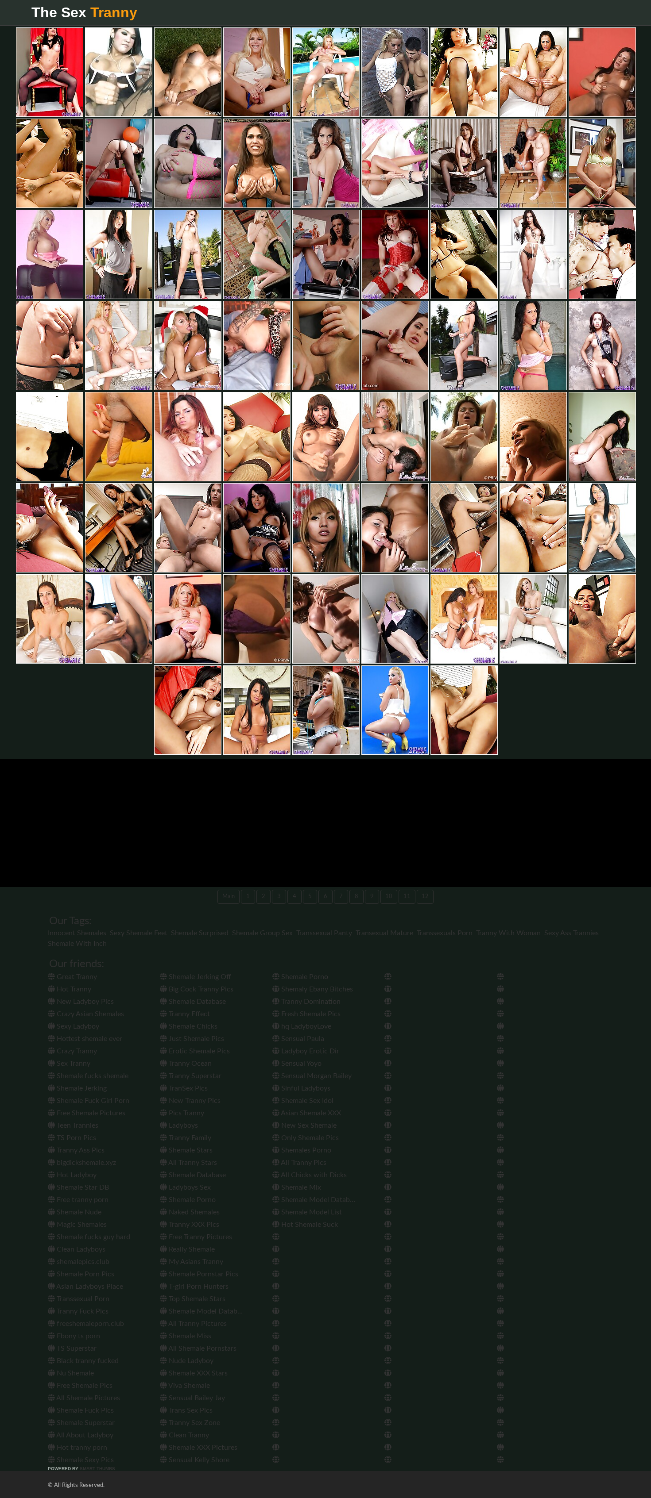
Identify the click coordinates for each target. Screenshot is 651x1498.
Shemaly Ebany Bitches (316, 989)
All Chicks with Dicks (313, 1175)
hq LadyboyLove (305, 1026)
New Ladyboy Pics (84, 1001)
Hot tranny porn (81, 1447)
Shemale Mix (300, 1187)
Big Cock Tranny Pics (200, 989)
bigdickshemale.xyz (85, 1162)
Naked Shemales (193, 1212)
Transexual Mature (384, 933)
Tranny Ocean (189, 1063)
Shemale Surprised (200, 933)
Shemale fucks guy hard (92, 1237)
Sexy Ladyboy (77, 1026)
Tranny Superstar (194, 1075)
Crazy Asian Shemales (89, 1014)
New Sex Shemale (308, 1125)
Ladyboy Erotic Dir (309, 1051)
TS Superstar (76, 1348)
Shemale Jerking (81, 1088)
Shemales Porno (305, 1150)
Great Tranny (76, 976)
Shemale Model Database (207, 1311)
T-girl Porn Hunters (198, 1286)
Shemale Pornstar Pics (202, 1274)
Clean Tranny (188, 1435)
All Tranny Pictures (197, 1323)
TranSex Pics (187, 1088)
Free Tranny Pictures (199, 1237)
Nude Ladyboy (190, 1360)
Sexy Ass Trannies (571, 933)
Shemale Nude (78, 1212)
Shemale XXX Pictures (202, 1447)
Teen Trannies (76, 1125)
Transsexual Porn (82, 1298)
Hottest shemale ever (88, 1038)
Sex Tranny (72, 1063)
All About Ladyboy (84, 1435)
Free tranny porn (81, 1199)
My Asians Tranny (195, 1261)
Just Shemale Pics (195, 1038)
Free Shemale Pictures (90, 1113)
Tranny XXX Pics (193, 1224)
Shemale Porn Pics (84, 1274)
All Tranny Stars (192, 1162)
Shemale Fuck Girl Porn (92, 1100)
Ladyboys (182, 1125)
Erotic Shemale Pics (198, 1051)
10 (388, 896)
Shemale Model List (310, 1212)
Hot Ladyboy (76, 1175)
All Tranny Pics (302, 1162)
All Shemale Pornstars (201, 1348)
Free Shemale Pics (83, 1385)
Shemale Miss (189, 1336)
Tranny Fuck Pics (81, 1311)
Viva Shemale (188, 1385)
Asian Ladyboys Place (89, 1286)
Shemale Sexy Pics (84, 1459)
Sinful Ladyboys (304, 1088)
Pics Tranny (185, 1113)
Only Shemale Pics (309, 1137)
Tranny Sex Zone (193, 1422)
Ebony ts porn (77, 1336)
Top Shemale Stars (196, 1298)
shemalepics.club (82, 1261)
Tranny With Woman (508, 933)
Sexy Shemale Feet (138, 933)
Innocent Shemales (77, 933)
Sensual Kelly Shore (198, 1459)
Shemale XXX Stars (197, 1373)
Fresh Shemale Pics (310, 1014)
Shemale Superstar (85, 1422)
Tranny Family (189, 1137)
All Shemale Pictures (87, 1398)
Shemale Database (196, 1001)
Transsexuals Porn (445, 933)
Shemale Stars (190, 1150)
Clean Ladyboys (80, 1249)
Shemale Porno (191, 1199)
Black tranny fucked (87, 1360)
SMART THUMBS (97, 1468)
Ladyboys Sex (189, 1187)
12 (425, 896)
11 (407, 896)
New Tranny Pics (194, 1100)
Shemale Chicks (192, 1026)
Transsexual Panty (324, 933)
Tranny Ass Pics (80, 1150)
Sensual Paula (301, 1038)
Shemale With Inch (77, 943)
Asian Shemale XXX (310, 1113)
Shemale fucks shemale (91, 1075)
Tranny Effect (188, 1014)
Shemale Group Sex (262, 933)
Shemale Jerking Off (199, 976)
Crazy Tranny (76, 1051)
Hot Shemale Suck (308, 1224)
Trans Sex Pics (190, 1410)
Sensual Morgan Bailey (315, 1075)
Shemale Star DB (82, 1187)
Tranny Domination (310, 1001)
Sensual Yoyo (300, 1063)
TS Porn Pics (75, 1137)
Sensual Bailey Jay (196, 1398)
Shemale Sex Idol (306, 1100)
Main (228, 896)
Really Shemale (191, 1249)
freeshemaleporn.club (89, 1323)
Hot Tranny (73, 989)
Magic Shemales (81, 1224)
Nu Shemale (74, 1373)
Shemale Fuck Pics (84, 1410)
